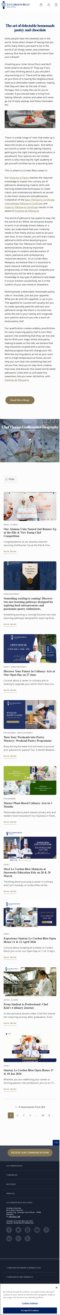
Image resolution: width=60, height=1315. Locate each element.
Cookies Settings (30, 1303)
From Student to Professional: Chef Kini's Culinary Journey (26, 1006)
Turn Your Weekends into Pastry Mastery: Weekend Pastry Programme (28, 738)
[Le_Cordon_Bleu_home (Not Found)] (16, 5)
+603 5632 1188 (14, 1216)
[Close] (56, 1287)
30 (43, 1115)
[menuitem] (41, 5)
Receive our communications (30, 1152)
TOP (56, 1142)
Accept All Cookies (30, 1310)
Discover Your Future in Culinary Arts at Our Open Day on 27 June (29, 673)
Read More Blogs (19, 400)
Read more (10, 551)
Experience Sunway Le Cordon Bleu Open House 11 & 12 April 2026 (30, 940)
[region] (30, 1299)
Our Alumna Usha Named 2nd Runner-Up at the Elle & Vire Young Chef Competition (30, 532)
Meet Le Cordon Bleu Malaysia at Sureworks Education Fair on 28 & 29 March (27, 872)
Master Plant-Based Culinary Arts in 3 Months (28, 804)
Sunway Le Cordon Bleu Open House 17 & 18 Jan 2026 (28, 1072)
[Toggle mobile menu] (56, 5)
